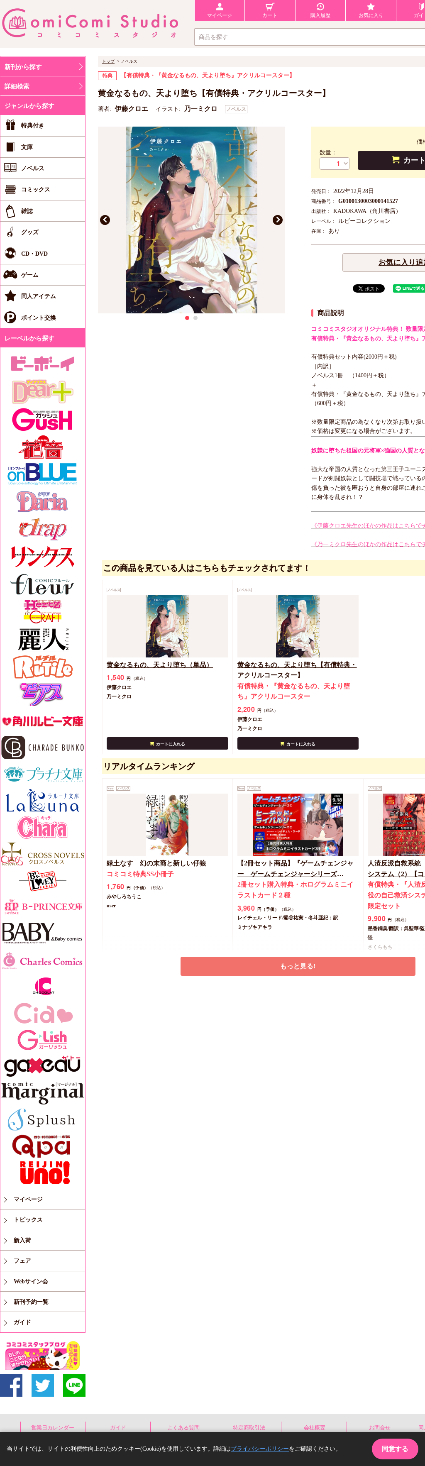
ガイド (118, 1427)
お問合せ (380, 1427)
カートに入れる (170, 744)
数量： (328, 152)
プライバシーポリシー (260, 1449)
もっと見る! (297, 966)
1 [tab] (187, 318)
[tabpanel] (191, 220)
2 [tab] (195, 318)
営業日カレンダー (52, 1427)
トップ (108, 61)
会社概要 (314, 1427)
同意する (395, 1448)
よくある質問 (183, 1427)
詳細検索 (17, 86)
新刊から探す (23, 67)
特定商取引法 (249, 1427)
